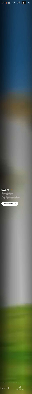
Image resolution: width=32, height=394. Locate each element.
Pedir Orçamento (8, 203)
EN (14, 2)
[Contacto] (18, 2)
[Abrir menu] (29, 3)
